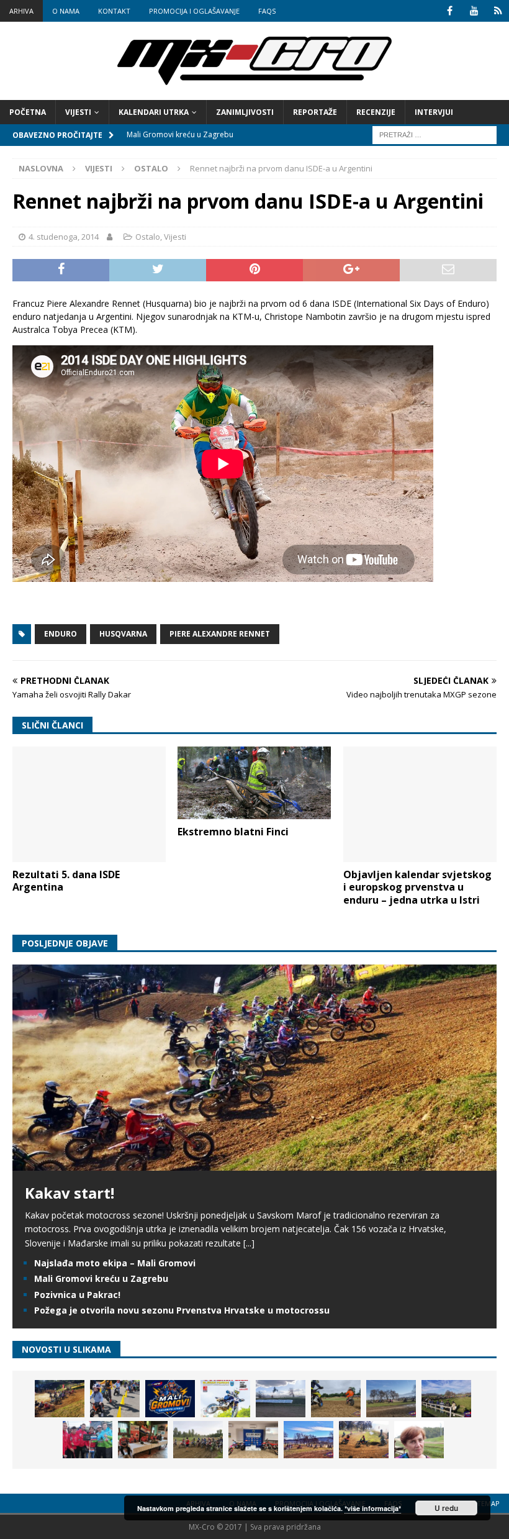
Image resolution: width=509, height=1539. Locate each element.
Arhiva (21, 11)
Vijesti (78, 112)
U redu (446, 1508)
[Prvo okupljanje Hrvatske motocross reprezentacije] (198, 1439)
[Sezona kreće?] (391, 1398)
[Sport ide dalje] (336, 1398)
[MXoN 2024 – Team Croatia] (87, 1439)
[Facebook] (450, 11)
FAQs (267, 11)
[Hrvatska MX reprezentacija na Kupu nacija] (143, 1439)
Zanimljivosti (245, 112)
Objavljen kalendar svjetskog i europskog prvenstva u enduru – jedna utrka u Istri (417, 887)
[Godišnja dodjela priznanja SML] (253, 1439)
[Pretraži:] (434, 134)
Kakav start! (69, 1193)
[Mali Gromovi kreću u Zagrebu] (170, 1398)
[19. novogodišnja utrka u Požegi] (446, 1398)
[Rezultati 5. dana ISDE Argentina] (89, 804)
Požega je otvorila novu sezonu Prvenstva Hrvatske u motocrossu (182, 1310)
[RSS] (498, 11)
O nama (65, 11)
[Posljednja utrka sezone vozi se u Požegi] (364, 1439)
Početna (27, 112)
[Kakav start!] (254, 1163)
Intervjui (434, 112)
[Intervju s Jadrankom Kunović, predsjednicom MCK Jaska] (419, 1439)
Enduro (60, 634)
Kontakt (114, 11)
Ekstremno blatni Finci (233, 831)
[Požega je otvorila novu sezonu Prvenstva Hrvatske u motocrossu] (280, 1398)
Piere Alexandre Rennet (219, 634)
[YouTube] (474, 11)
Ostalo (147, 236)
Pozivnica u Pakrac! (77, 1295)
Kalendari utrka (154, 112)
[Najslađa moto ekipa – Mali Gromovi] (115, 1398)
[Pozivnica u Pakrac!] (225, 1398)
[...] (248, 1243)
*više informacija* (373, 1508)
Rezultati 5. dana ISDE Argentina (66, 881)
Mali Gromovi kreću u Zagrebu (101, 1278)
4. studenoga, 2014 (64, 236)
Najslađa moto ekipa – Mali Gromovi (115, 1263)
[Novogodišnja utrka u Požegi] (308, 1439)
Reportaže (315, 112)
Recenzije (375, 112)
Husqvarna (123, 634)
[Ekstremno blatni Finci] (254, 783)
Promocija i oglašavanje (194, 11)
